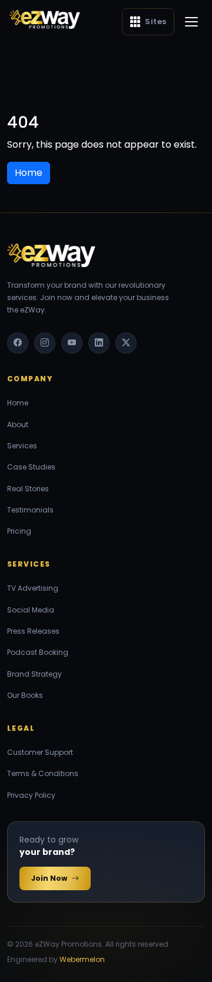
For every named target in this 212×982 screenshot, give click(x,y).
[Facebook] (17, 343)
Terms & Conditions (42, 773)
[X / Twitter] (126, 343)
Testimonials (30, 510)
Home (17, 403)
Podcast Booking (37, 652)
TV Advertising (32, 588)
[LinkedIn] (99, 343)
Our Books (25, 695)
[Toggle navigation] (191, 21)
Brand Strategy (34, 674)
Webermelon (82, 959)
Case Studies (31, 467)
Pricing (19, 531)
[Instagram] (44, 343)
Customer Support (40, 752)
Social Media (30, 610)
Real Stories (28, 489)
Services (22, 446)
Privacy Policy (31, 795)
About (17, 425)
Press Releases (33, 631)
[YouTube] (71, 343)
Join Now (49, 878)
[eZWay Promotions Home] (44, 19)
